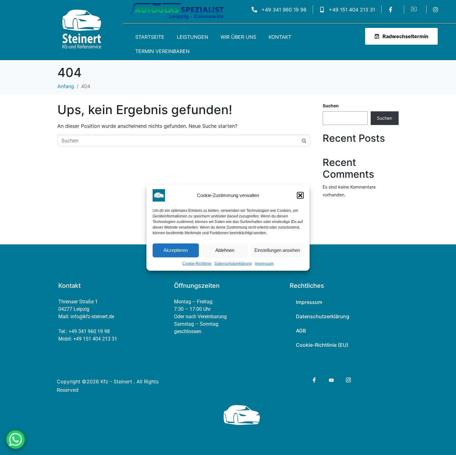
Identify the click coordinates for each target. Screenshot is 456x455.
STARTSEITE (149, 37)
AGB (301, 331)
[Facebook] (313, 380)
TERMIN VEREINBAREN (162, 51)
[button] (300, 195)
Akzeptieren (175, 250)
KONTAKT (280, 37)
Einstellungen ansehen (277, 250)
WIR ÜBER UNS (238, 37)
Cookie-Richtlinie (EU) (322, 345)
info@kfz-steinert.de (92, 316)
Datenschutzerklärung (233, 263)
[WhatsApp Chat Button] (15, 439)
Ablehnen (224, 250)
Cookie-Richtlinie (197, 263)
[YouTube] (331, 379)
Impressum (264, 263)
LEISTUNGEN (192, 37)
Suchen (331, 105)
